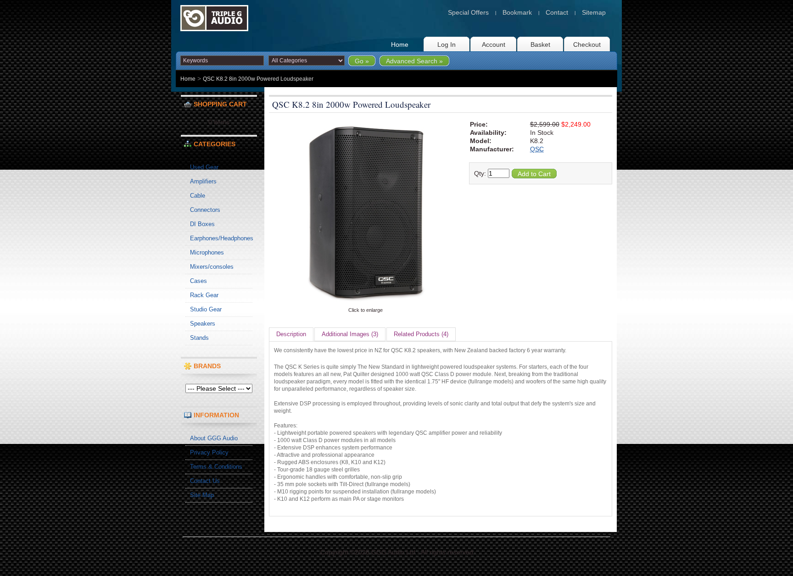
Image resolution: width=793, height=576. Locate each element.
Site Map (202, 495)
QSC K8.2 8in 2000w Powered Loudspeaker (258, 79)
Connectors (205, 209)
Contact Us (205, 480)
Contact (557, 12)
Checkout (587, 44)
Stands (199, 337)
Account (493, 44)
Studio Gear (206, 309)
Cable (197, 195)
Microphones (207, 252)
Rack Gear (204, 295)
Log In (446, 44)
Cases (198, 280)
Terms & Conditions (216, 466)
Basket (540, 44)
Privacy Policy (209, 452)
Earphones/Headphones (221, 238)
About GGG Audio (214, 438)
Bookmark (517, 12)
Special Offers (468, 12)
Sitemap (594, 12)
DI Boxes (202, 224)
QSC (537, 149)
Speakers (202, 323)
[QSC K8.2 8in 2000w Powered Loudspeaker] (365, 302)
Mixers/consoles (212, 266)
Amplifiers (203, 181)
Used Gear (204, 167)
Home (399, 44)
